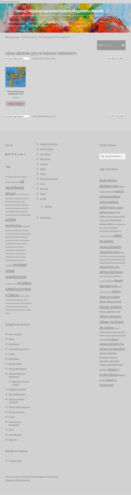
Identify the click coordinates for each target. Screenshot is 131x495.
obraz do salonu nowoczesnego (111, 241)
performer (8, 208)
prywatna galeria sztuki (12, 215)
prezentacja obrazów (22, 211)
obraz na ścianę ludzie (112, 259)
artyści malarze (9, 177)
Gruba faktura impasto (19, 349)
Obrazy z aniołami (16, 412)
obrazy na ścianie (16, 205)
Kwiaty (92, 21)
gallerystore (107, 212)
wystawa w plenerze (11, 283)
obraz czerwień (109, 236)
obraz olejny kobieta (118, 263)
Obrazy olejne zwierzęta (19, 407)
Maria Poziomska (16, 201)
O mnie (65, 25)
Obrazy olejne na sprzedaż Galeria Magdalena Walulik (59, 10)
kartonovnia (17, 198)
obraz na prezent (109, 256)
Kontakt (48, 206)
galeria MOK (17, 177)
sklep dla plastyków (25, 215)
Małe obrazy (67, 21)
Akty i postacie (15, 334)
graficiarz (24, 177)
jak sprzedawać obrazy (14, 187)
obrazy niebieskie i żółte (116, 332)
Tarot (32, 25)
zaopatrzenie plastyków (17, 310)
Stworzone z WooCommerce (17, 480)
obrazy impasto (110, 316)
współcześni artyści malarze (13, 243)
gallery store (115, 207)
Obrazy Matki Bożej (17, 394)
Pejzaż (102, 21)
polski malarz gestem (18, 208)
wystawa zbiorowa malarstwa (14, 300)
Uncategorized (15, 434)
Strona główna (13, 37)
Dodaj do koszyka (15, 104)
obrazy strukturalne (112, 349)
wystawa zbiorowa (24, 296)
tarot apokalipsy (26, 226)
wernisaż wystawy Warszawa (13, 240)
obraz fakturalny (110, 252)
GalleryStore (81, 25)
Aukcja (55, 25)
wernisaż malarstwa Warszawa (14, 230)
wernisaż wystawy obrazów (20, 237)
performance (25, 205)
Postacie (81, 21)
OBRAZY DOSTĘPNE (16, 21)
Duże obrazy (52, 21)
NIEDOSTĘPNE (35, 21)
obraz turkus (103, 276)
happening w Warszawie (12, 182)
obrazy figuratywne (111, 301)
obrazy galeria (111, 306)
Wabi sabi (43, 25)
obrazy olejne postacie (108, 335)
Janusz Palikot (20, 194)
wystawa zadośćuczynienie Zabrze (18, 288)
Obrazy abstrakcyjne (16, 25)
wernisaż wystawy (15, 233)
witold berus (26, 240)
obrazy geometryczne (110, 311)
